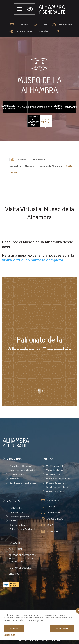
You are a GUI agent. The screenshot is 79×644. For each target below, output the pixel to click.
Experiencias (16, 512)
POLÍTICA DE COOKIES (20, 567)
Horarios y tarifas (55, 474)
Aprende (14, 478)
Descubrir (23, 159)
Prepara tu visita (55, 483)
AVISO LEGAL (16, 549)
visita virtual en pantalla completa (32, 260)
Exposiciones (45, 107)
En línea (14, 520)
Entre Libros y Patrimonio (23, 529)
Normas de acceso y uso (33, 120)
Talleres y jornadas (20, 516)
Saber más (9, 635)
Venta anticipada (55, 466)
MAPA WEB (14, 543)
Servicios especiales (57, 487)
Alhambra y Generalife (21, 466)
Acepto (14, 629)
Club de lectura (18, 525)
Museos (29, 166)
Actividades (70, 107)
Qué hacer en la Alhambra (23, 483)
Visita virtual (45, 120)
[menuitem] (44, 31)
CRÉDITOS (14, 574)
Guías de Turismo (55, 491)
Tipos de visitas (54, 470)
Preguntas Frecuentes (58, 478)
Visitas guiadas (58, 107)
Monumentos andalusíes (22, 470)
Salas (21, 107)
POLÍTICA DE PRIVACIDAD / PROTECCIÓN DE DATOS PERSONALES (22, 558)
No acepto (62, 629)
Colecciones (33, 107)
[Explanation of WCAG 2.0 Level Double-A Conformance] (21, 584)
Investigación (17, 474)
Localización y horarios (9, 107)
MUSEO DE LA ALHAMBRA (39, 85)
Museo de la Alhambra (50, 166)
